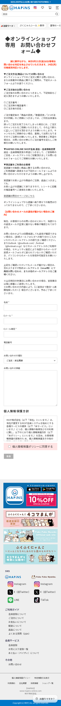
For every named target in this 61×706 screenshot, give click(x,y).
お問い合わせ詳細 (12, 368)
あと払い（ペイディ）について (23, 653)
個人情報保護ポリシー (21, 677)
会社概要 (23, 683)
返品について (15, 630)
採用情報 (34, 683)
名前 (6, 302)
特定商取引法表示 (41, 677)
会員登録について (17, 614)
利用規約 (11, 683)
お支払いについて (17, 622)
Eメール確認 (10, 328)
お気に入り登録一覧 (18, 649)
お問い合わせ (15, 664)
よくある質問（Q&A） (19, 633)
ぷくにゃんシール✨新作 (32, 25)
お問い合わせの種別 (13, 355)
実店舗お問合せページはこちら (19, 195)
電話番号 (8, 342)
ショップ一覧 (47, 683)
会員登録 (12, 645)
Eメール (8, 315)
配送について (15, 626)
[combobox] (30, 14)
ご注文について (16, 618)
